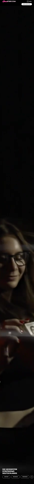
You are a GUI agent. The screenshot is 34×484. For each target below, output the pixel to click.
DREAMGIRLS (25, 477)
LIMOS (6, 477)
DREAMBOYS (15, 477)
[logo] (9, 1)
